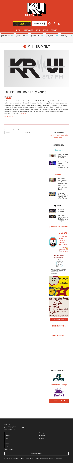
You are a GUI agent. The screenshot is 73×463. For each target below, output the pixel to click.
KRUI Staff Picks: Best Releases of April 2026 (63, 156)
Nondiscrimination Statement (47, 458)
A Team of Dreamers (61, 211)
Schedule (8, 435)
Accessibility (58, 458)
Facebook (42, 435)
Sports (7, 443)
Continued (22, 113)
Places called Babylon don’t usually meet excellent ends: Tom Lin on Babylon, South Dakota (62, 184)
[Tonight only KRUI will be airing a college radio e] (59, 307)
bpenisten (8, 98)
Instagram (42, 433)
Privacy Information (34, 458)
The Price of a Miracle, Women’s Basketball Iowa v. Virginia (63, 218)
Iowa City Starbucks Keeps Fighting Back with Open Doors (63, 196)
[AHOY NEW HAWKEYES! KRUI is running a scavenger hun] (59, 264)
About (45, 30)
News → (60, 175)
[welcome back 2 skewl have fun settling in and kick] (59, 286)
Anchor (42, 438)
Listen (18, 30)
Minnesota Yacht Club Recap (35, 36)
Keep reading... (9, 116)
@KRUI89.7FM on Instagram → (58, 228)
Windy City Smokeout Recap (65, 36)
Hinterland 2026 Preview (20, 36)
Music (7, 438)
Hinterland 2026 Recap (5, 36)
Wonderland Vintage (59, 385)
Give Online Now (36, 453)
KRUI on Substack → (59, 336)
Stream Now (39, 23)
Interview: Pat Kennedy (49, 36)
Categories (28, 30)
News (7, 441)
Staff (38, 30)
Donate (54, 30)
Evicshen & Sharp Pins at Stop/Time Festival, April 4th (63, 164)
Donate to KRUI (59, 401)
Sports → (60, 206)
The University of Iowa (13, 458)
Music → (60, 151)
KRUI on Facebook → (58, 326)
